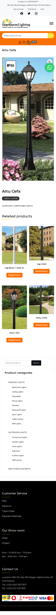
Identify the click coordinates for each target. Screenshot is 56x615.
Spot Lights (17, 414)
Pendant (15, 405)
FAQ (4, 501)
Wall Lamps (17, 460)
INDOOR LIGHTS (16, 382)
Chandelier (16, 396)
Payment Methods (11, 516)
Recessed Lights (19, 410)
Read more (14, 275)
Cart (42, 9)
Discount (6, 506)
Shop (4, 538)
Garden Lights (18, 442)
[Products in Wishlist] (24, 42)
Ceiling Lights (17, 392)
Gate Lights (17, 446)
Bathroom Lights (19, 387)
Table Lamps (17, 419)
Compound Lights (23, 206)
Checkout (32, 9)
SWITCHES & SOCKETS (19, 469)
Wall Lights (16, 424)
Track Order (8, 511)
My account (18, 9)
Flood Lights (17, 401)
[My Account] (20, 42)
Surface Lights (18, 455)
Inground (16, 451)
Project (6, 543)
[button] (49, 61)
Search (36, 363)
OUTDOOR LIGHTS (17, 432)
